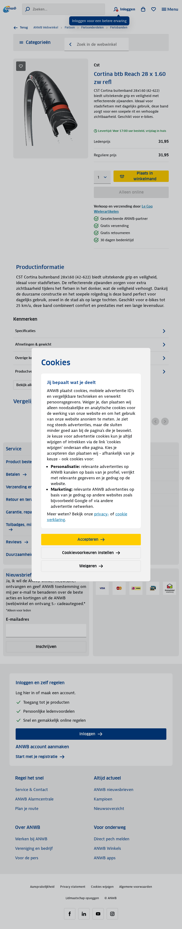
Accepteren (87, 539)
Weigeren (88, 566)
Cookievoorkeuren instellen (88, 552)
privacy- (101, 514)
